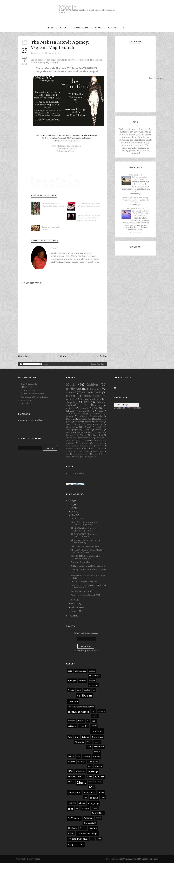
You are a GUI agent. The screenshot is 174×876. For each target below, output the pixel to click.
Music (71, 384)
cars (67, 454)
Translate (136, 408)
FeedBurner (92, 650)
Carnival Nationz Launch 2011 (85, 595)
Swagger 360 (85, 419)
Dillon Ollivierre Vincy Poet (84, 582)
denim (69, 424)
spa (81, 457)
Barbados (99, 430)
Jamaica (69, 448)
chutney (86, 454)
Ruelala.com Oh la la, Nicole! (35, 397)
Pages (98, 28)
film (79, 424)
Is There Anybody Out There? (140, 178)
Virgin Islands (92, 395)
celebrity (76, 454)
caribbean (73, 389)
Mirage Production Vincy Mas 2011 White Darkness (87, 551)
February (75, 607)
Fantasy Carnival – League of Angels (135, 201)
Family (100, 446)
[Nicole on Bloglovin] (75, 484)
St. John (94, 448)
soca (84, 392)
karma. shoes (93, 761)
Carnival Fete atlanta (79, 446)
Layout (64, 28)
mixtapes (98, 419)
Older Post (102, 356)
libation (98, 424)
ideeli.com (26, 400)
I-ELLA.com (26, 387)
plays (68, 422)
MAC (88, 427)
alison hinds (97, 435)
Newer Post (23, 356)
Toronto (69, 451)
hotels (84, 443)
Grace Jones (101, 438)
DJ (82, 427)
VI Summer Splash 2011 (82, 591)
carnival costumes (90, 399)
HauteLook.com (28, 390)
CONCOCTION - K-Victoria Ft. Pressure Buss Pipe (85, 557)
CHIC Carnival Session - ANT (85, 546)
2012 (72, 411)
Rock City (73, 440)
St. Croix (84, 440)
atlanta (82, 411)
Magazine (71, 419)
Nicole (67, 7)
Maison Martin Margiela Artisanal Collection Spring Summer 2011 (88, 217)
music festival (85, 438)
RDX (86, 448)
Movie (88, 422)
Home (50, 28)
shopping (71, 402)
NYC (86, 402)
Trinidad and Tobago (77, 413)
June (73, 511)
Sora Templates (126, 859)
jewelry (78, 430)
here (47, 138)
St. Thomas (92, 405)
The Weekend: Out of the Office (140, 212)
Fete (96, 408)
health (95, 454)
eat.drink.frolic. (135, 209)
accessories (83, 408)
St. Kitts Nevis (97, 440)
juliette (83, 416)
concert (69, 443)
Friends (78, 422)
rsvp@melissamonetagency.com (67, 141)
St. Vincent (82, 435)
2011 (71, 504)
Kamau (80, 432)
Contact (113, 28)
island (69, 430)
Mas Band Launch (76, 777)
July (73, 508)
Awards (98, 443)
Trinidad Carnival (78, 839)
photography (72, 427)
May (73, 515)
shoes (100, 411)
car (102, 451)
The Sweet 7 (135, 175)
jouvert (69, 416)
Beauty (69, 432)
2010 (71, 616)
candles (95, 451)
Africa (88, 430)
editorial (98, 413)
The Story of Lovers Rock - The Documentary (85, 541)
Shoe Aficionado (29, 384)
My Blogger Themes (148, 859)
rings (75, 457)
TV (102, 448)
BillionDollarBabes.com (32, 394)
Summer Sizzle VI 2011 (81, 562)
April (73, 600)
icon (92, 411)
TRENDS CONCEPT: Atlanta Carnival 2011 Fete (84, 535)
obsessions (95, 389)
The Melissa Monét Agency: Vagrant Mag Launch (60, 45)
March (74, 603)
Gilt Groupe (26, 403)
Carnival (71, 392)
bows (87, 451)
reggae (70, 399)
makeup (71, 395)
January (75, 611)
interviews (71, 438)
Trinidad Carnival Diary (135, 198)
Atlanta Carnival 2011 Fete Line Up (88, 566)
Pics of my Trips (76, 473)
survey (87, 457)
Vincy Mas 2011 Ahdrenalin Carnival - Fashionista (84, 523)
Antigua (70, 408)
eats (104, 408)
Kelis (90, 432)
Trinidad (79, 451)
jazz (88, 424)
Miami (78, 448)
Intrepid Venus (78, 518)
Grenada (97, 416)
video (94, 457)
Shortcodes (81, 28)
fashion (92, 384)
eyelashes (99, 427)
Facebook (72, 148)
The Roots (98, 422)
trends (97, 392)
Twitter (73, 151)
